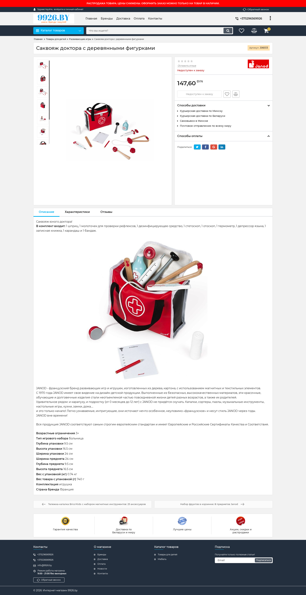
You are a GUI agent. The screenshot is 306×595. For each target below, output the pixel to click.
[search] (227, 30)
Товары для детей (167, 554)
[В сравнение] (235, 94)
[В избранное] (227, 94)
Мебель (162, 559)
